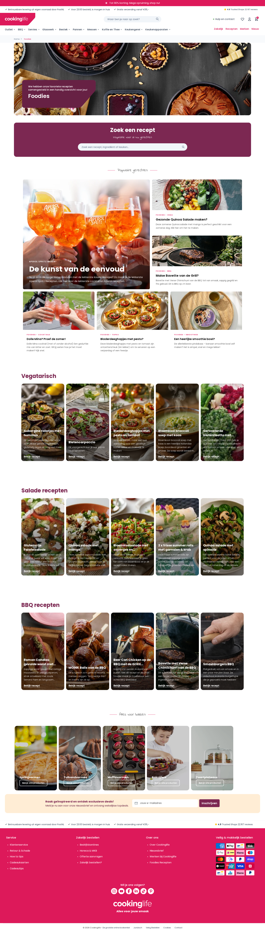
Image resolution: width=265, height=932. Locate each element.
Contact (178, 927)
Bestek (63, 29)
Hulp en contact (225, 19)
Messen (92, 29)
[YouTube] (121, 891)
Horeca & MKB (88, 850)
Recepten (232, 29)
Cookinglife (95, 927)
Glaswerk (48, 29)
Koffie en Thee (111, 29)
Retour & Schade (20, 850)
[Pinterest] (151, 891)
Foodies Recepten (160, 862)
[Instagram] (114, 891)
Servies (32, 29)
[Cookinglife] (16, 19)
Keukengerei (132, 29)
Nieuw (255, 29)
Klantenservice (19, 844)
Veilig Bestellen (153, 927)
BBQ (20, 29)
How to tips (16, 856)
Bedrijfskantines (89, 844)
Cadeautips (17, 868)
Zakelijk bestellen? (91, 862)
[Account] (249, 19)
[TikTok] (143, 891)
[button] (242, 422)
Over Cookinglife (160, 844)
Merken (244, 29)
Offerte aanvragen (91, 856)
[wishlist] (242, 19)
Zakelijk (218, 29)
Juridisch (137, 927)
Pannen (77, 29)
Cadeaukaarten (19, 862)
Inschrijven (209, 803)
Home (16, 39)
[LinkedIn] (136, 891)
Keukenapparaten (156, 29)
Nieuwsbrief (157, 850)
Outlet (9, 29)
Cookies (167, 927)
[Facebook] (129, 891)
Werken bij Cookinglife (163, 856)
